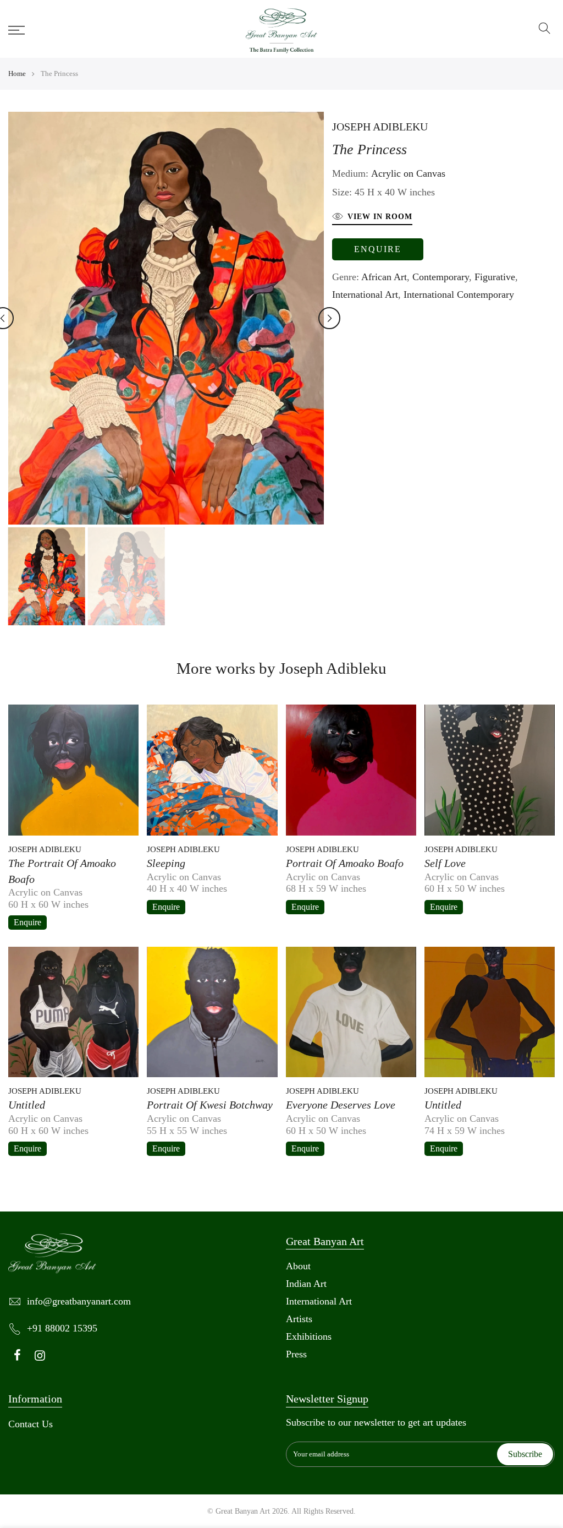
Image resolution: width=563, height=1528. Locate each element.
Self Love (445, 863)
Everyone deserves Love (340, 1105)
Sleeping (166, 863)
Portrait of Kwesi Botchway (210, 1105)
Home (17, 73)
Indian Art (306, 1283)
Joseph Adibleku (380, 127)
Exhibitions (309, 1336)
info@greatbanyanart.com (79, 1301)
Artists (299, 1318)
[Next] (329, 318)
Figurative (494, 276)
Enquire (377, 249)
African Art (384, 276)
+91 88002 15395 (62, 1328)
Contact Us (30, 1423)
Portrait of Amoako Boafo (345, 863)
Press (296, 1354)
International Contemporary (459, 294)
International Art (365, 294)
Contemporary (440, 276)
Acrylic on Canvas (408, 173)
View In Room (379, 216)
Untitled (26, 1105)
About (298, 1265)
